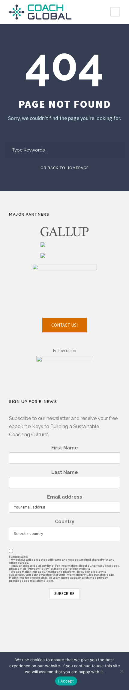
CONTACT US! (64, 325)
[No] (121, 671)
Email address (64, 497)
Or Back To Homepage (64, 167)
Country (64, 521)
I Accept (66, 681)
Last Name (64, 472)
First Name (64, 448)
